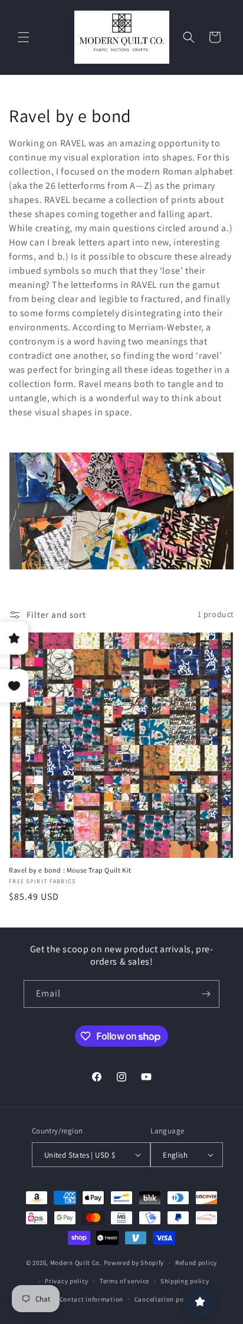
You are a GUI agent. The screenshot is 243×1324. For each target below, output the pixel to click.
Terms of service (124, 1281)
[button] (24, 37)
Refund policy (196, 1263)
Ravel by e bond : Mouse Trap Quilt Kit (70, 870)
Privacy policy (66, 1281)
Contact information (91, 1299)
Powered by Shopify (134, 1263)
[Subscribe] (206, 994)
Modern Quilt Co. (76, 1263)
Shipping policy (184, 1281)
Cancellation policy (164, 1299)
